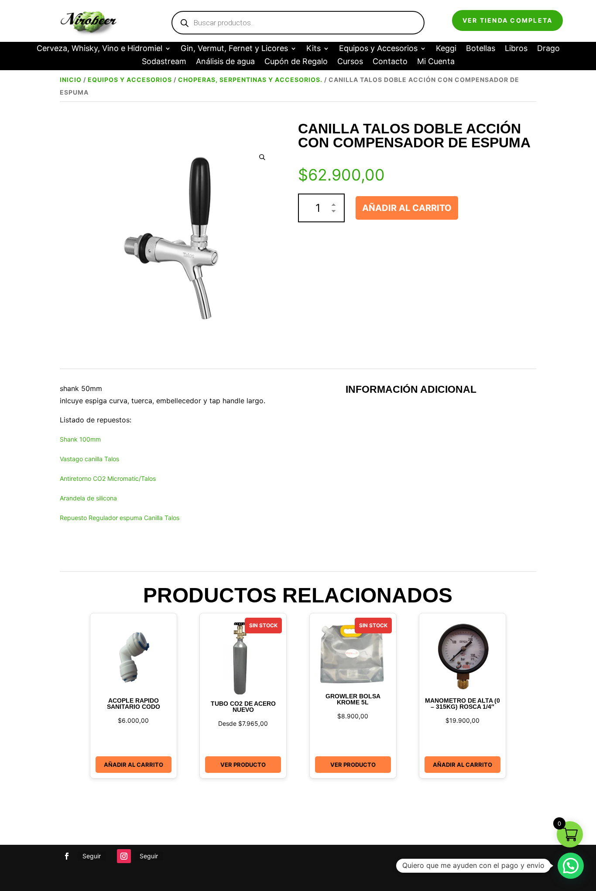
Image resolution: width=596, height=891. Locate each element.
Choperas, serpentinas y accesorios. (250, 79)
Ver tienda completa (507, 20)
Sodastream (164, 62)
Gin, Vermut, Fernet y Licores (234, 49)
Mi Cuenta (436, 62)
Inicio (71, 79)
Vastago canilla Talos (89, 459)
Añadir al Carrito (133, 764)
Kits (313, 49)
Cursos (350, 62)
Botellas (480, 49)
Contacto (390, 62)
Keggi (446, 49)
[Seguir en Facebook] (67, 856)
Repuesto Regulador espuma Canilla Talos (119, 517)
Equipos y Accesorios (378, 49)
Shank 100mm (80, 439)
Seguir (91, 856)
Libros (516, 49)
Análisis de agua (225, 62)
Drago (548, 49)
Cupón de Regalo (296, 62)
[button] (262, 157)
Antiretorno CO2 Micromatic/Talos (108, 478)
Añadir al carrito (407, 208)
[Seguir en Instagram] (124, 856)
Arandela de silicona (88, 498)
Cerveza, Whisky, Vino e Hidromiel (99, 49)
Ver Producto (243, 764)
